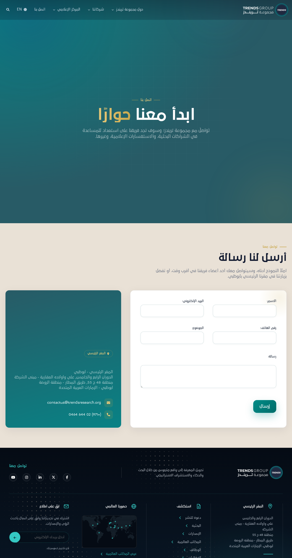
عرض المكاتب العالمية (121, 553)
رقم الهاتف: (268, 328)
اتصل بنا (39, 9)
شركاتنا (98, 9)
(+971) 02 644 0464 (85, 414)
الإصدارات (194, 533)
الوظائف (195, 549)
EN (19, 9)
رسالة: (272, 356)
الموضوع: (198, 328)
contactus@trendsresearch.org (74, 402)
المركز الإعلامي (68, 9)
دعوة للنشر (193, 517)
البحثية (196, 525)
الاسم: (271, 301)
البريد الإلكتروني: (193, 301)
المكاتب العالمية (189, 541)
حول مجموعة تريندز (129, 9)
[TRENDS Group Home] (264, 10)
